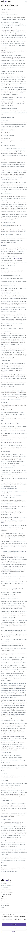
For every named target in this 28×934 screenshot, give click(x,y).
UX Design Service (5, 900)
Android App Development (6, 885)
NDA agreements (18, 258)
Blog (2, 909)
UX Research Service (5, 903)
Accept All (14, 924)
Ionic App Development (6, 894)
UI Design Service (4, 898)
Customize (14, 928)
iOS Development (4, 887)
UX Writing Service (5, 905)
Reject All (14, 931)
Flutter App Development (6, 889)
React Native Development (6, 892)
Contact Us (3, 912)
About (2, 907)
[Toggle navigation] (26, 2)
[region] (14, 923)
